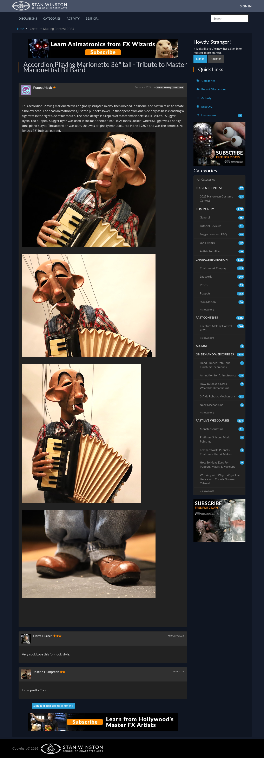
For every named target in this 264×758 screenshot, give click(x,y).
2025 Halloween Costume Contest (221, 198)
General (221, 217)
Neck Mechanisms (221, 404)
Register (51, 705)
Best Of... (92, 18)
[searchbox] (230, 18)
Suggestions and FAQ (221, 234)
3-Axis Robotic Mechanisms (221, 396)
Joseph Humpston (46, 672)
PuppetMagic (42, 87)
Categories (51, 18)
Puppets (221, 293)
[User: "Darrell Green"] (27, 639)
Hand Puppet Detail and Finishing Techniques (221, 365)
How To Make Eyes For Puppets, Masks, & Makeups (221, 464)
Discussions (28, 18)
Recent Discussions (213, 89)
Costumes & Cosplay (221, 268)
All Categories (206, 179)
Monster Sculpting (221, 429)
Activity (73, 18)
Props (221, 285)
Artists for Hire (221, 251)
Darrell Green (43, 636)
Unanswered (221, 115)
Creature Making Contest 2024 (170, 87)
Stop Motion (221, 302)
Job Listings (221, 242)
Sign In (246, 6)
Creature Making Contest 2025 (221, 328)
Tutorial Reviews (221, 226)
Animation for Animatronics (221, 375)
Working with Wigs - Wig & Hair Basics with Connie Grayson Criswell (220, 479)
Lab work (221, 276)
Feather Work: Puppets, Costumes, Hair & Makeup (221, 452)
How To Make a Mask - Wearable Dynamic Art (221, 386)
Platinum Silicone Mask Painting (221, 439)
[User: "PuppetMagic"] (27, 90)
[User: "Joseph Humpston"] (27, 674)
